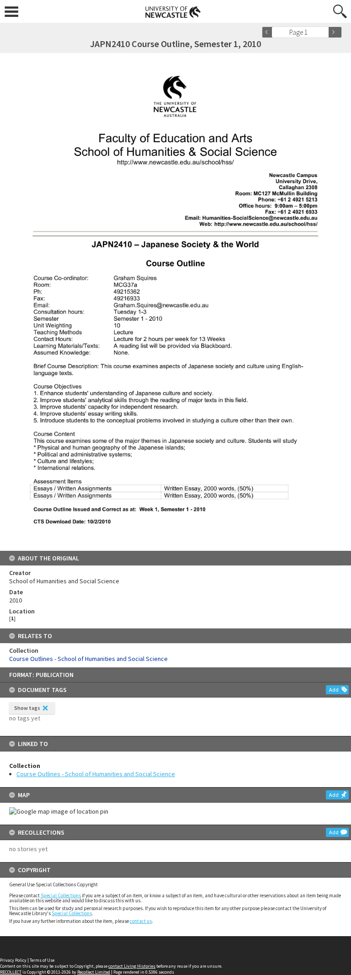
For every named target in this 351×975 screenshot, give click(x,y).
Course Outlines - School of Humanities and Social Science (95, 774)
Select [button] (325, 32)
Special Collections (61, 895)
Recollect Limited (93, 972)
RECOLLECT (10, 972)
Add (334, 689)
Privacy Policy (13, 960)
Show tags (27, 707)
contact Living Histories (131, 966)
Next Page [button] (335, 32)
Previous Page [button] (268, 32)
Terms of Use (42, 960)
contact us (141, 921)
